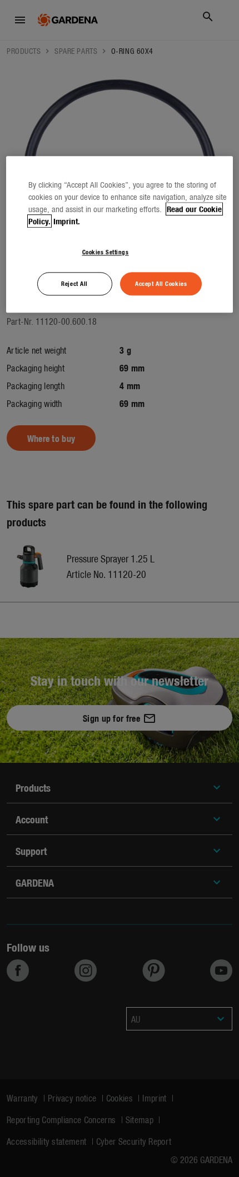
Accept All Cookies (161, 283)
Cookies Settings (105, 251)
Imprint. (66, 221)
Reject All (74, 283)
